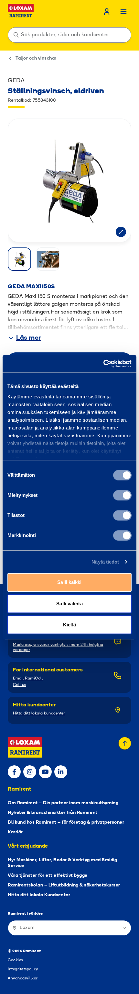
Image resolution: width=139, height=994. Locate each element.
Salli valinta (69, 603)
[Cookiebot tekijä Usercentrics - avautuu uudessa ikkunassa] (103, 364)
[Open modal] (121, 232)
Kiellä (69, 624)
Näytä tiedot (105, 562)
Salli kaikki (69, 582)
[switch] (122, 495)
